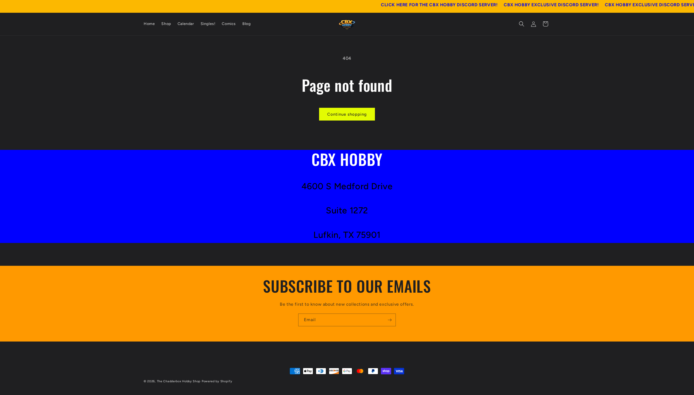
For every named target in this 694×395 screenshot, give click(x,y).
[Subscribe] (390, 320)
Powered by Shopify (217, 381)
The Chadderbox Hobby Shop (179, 381)
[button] (522, 24)
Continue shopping (347, 114)
